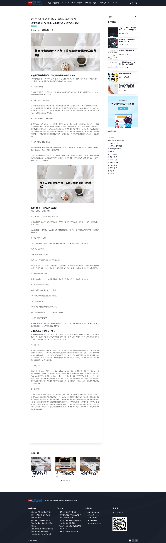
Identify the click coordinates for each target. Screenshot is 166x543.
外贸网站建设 (112, 165)
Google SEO (65, 3)
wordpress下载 (113, 143)
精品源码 (111, 173)
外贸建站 (56, 3)
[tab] (61, 480)
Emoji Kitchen (92, 517)
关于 (109, 3)
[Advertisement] (65, 427)
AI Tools (115, 3)
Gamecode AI (92, 520)
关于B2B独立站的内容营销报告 (70, 520)
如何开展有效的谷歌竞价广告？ (70, 515)
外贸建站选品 (112, 160)
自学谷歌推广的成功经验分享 (41, 534)
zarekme (37, 30)
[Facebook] (130, 540)
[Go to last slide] (33, 468)
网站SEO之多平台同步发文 (40, 515)
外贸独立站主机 (113, 162)
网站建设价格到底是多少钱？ (41, 512)
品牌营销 (111, 151)
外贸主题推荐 (112, 154)
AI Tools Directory (94, 515)
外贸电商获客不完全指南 (67, 512)
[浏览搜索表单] (136, 3)
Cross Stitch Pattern (94, 523)
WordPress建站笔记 (115, 146)
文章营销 (111, 171)
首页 (49, 3)
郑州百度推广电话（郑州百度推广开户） (39, 474)
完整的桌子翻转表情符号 (126, 51)
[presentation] (41, 464)
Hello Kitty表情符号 (125, 73)
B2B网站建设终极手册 (67, 523)
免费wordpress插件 (114, 149)
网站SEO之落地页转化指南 (68, 531)
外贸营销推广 (112, 168)
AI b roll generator (94, 512)
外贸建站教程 (112, 157)
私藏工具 (103, 3)
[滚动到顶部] (161, 539)
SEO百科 (88, 3)
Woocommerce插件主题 (116, 140)
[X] (133, 540)
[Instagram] (136, 540)
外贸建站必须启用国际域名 (40, 520)
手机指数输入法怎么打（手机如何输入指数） (65, 474)
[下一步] (97, 468)
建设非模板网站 (36, 517)
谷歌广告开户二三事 (66, 517)
